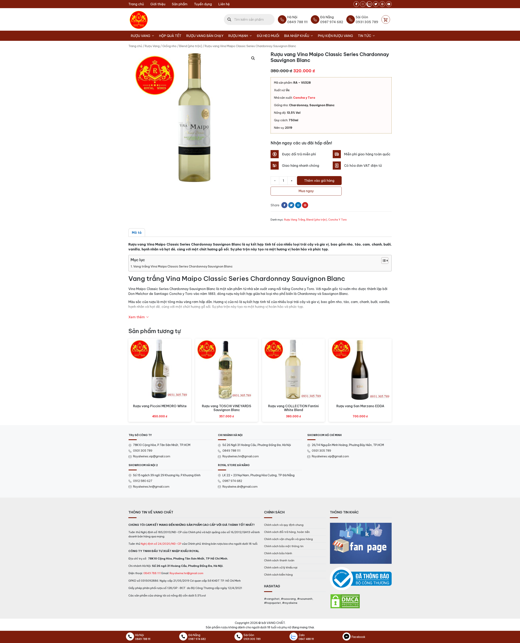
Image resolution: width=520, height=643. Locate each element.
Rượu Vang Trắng (294, 219)
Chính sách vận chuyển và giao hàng (288, 539)
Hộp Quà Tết (170, 36)
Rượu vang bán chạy (204, 36)
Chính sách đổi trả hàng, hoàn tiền (287, 532)
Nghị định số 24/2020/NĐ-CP (161, 544)
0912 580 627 (142, 481)
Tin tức (364, 36)
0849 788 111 (231, 450)
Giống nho (169, 46)
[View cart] (385, 19)
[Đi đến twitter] (376, 4)
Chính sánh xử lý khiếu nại (280, 567)
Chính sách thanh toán (279, 560)
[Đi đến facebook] (356, 4)
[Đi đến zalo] (369, 4)
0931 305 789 (142, 450)
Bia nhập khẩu (296, 36)
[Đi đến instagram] (363, 4)
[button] (253, 58)
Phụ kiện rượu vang (335, 36)
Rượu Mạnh (238, 36)
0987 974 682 (232, 481)
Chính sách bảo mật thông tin (283, 546)
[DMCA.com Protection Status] (345, 601)
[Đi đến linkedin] (298, 205)
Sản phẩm (179, 4)
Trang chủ (136, 4)
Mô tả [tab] (137, 233)
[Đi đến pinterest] (382, 4)
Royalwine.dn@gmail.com (240, 486)
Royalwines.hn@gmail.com (240, 456)
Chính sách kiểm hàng (278, 574)
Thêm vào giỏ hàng (319, 181)
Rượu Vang (140, 36)
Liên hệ (224, 4)
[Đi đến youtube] (389, 4)
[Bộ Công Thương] (361, 578)
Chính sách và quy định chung (283, 525)
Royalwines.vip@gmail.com (151, 456)
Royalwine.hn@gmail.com (186, 573)
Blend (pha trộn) (190, 46)
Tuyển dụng (203, 4)
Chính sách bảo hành (278, 553)
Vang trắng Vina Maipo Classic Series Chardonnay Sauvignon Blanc (183, 266)
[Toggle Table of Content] (382, 260)
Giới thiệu (157, 4)
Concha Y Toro (337, 219)
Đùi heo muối (268, 36)
